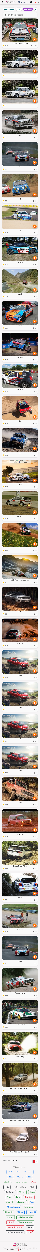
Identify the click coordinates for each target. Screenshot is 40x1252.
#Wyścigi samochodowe (15, 1232)
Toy (20, 167)
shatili (20, 294)
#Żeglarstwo (21, 1202)
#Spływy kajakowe (20, 1187)
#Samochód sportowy (25, 1222)
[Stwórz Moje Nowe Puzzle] (31, 2)
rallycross (20, 262)
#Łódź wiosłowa (21, 1182)
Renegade (20, 834)
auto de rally (20, 1057)
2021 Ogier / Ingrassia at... (20, 580)
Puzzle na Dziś (9, 9)
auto (20, 135)
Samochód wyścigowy (20, 43)
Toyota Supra (20, 993)
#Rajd (10, 1172)
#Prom (9, 1197)
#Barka (17, 1197)
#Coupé (30, 1232)
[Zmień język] (37, 2)
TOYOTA (20, 643)
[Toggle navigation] (2, 2)
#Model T (11, 1222)
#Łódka (32, 1192)
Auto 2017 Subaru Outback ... (20, 1088)
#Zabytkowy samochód (25, 1217)
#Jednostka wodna (13, 1207)
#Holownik (9, 1202)
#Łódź (10, 1177)
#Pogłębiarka (28, 1197)
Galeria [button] (23, 2)
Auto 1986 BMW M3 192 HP (20, 1120)
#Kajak (33, 1182)
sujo (20, 802)
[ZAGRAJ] (35, 39)
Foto (20, 612)
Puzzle (5, 1248)
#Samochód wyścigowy (15, 1227)
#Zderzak (20, 1212)
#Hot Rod (10, 1217)
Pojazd (19, 9)
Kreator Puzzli (13, 1248)
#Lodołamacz (28, 1207)
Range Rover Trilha (20, 866)
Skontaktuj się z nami (26, 1250)
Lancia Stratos (20, 1025)
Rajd (36, 9)
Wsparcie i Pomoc (25, 1248)
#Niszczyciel (8, 1212)
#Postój (29, 1227)
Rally (20, 898)
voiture (20, 326)
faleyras (20, 929)
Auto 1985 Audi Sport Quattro (20, 1152)
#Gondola (22, 1192)
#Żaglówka (8, 1182)
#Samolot (20, 1177)
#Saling (32, 1187)
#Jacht (32, 1202)
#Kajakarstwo (10, 1192)
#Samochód (28, 1172)
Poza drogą (28, 9)
